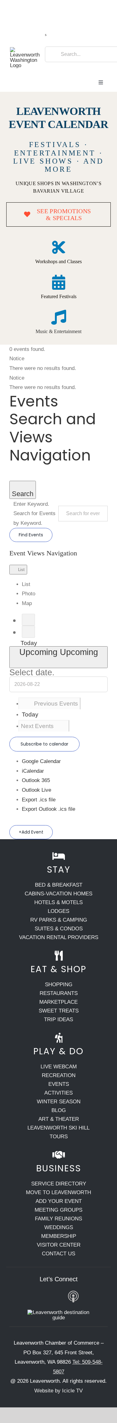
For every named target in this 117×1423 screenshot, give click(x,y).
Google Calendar (41, 761)
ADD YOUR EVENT (59, 1201)
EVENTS (58, 1084)
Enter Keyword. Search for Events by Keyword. (34, 513)
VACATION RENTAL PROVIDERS (58, 937)
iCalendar (33, 771)
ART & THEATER (58, 1119)
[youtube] (42, 1296)
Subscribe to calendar (44, 744)
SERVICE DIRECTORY (58, 1184)
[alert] (58, 363)
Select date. (32, 672)
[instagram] (27, 1296)
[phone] (104, 1296)
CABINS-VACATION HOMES (58, 894)
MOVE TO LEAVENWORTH (58, 1192)
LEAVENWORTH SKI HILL (58, 1128)
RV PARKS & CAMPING (58, 920)
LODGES (58, 911)
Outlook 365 (36, 780)
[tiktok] (56, 1296)
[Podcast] (73, 1297)
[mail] (89, 1296)
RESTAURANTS (59, 993)
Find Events (31, 535)
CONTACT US (58, 1254)
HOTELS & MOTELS (58, 902)
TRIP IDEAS (58, 1019)
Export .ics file (39, 800)
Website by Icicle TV (58, 1391)
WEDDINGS (58, 1227)
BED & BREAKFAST (58, 885)
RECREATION (59, 1075)
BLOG (58, 1110)
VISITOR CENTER (58, 1245)
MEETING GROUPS (58, 1210)
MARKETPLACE (58, 1002)
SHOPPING (58, 984)
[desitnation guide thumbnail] (58, 1312)
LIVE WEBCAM (59, 1067)
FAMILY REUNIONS (58, 1219)
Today (29, 643)
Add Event (32, 832)
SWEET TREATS (59, 1011)
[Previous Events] (28, 620)
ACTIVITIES (58, 1093)
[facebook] (12, 1296)
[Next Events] (28, 632)
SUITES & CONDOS (59, 929)
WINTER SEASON (58, 1102)
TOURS (59, 1137)
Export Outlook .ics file (48, 809)
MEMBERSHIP (58, 1236)
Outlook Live (36, 790)
